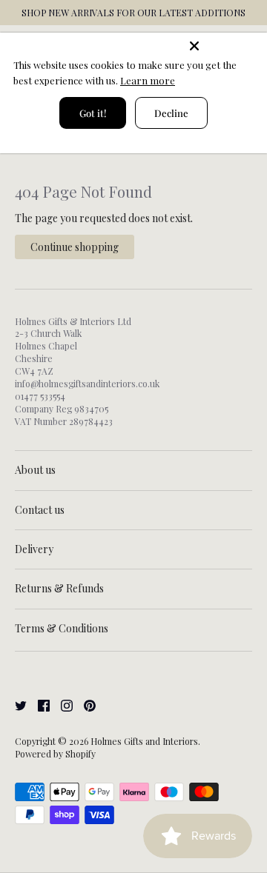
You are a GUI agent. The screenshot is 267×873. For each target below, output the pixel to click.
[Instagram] (61, 704)
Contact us (40, 510)
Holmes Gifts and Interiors (144, 741)
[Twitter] (15, 704)
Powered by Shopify (55, 754)
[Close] (224, 46)
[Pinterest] (84, 704)
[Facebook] (38, 704)
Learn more (147, 80)
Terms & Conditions (61, 628)
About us (35, 470)
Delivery (34, 549)
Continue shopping (74, 247)
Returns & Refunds (59, 588)
